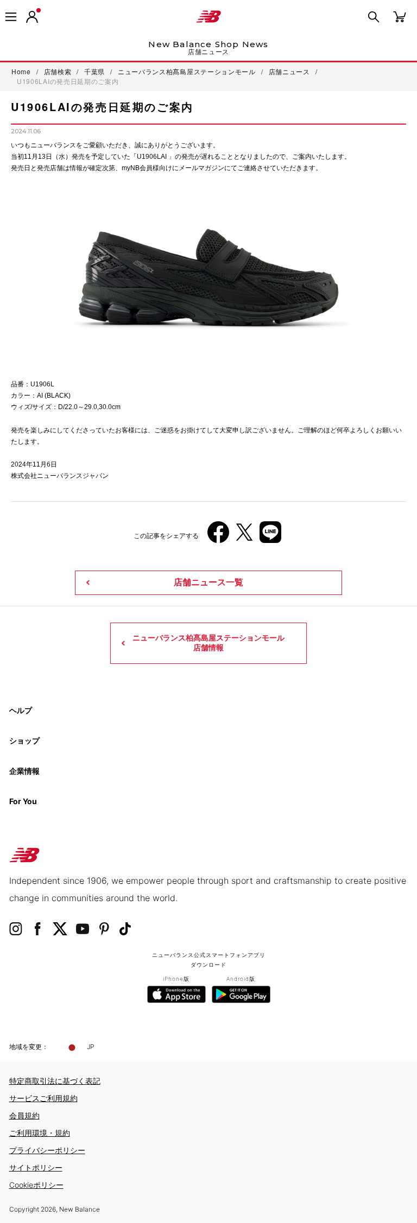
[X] (244, 536)
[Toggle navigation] (11, 17)
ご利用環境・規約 (39, 1132)
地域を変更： (28, 1047)
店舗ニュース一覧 (208, 582)
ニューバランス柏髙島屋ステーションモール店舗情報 (208, 642)
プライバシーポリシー (47, 1150)
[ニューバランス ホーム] (208, 16)
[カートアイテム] (399, 16)
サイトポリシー (35, 1167)
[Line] (270, 536)
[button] (32, 16)
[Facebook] (218, 536)
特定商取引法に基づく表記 (54, 1080)
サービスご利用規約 (43, 1098)
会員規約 (24, 1115)
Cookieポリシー (36, 1184)
